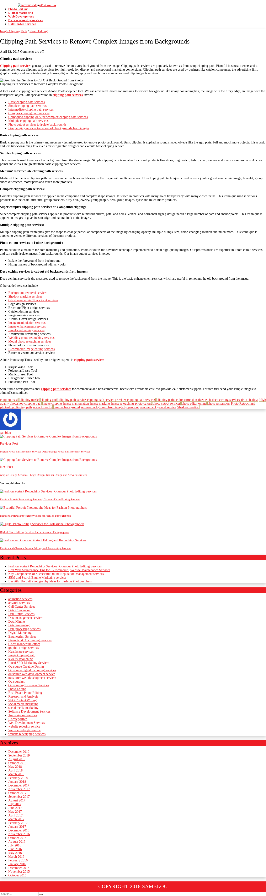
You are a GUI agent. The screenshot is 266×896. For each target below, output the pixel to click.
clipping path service (72, 399)
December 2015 (18, 868)
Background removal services (27, 292)
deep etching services (226, 399)
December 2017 (18, 785)
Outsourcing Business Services (28, 685)
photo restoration (219, 403)
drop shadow (249, 399)
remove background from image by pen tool (110, 407)
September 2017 (19, 796)
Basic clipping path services (26, 102)
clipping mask (9, 399)
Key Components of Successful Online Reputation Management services (56, 574)
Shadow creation (188, 407)
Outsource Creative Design (26, 666)
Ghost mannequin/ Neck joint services (33, 300)
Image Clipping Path (13, 31)
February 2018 (18, 778)
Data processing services (25, 20)
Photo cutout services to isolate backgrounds (37, 124)
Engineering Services (22, 636)
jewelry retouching (20, 659)
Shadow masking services (25, 296)
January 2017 (17, 826)
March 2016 (16, 856)
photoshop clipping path (16, 407)
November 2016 (19, 834)
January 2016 (17, 864)
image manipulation (76, 403)
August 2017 (16, 800)
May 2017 (15, 811)
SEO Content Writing (22, 700)
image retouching (122, 403)
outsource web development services (32, 677)
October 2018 (17, 763)
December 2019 (18, 751)
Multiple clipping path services (28, 120)
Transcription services (22, 715)
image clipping (52, 403)
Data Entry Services (21, 614)
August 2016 (16, 841)
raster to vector (42, 407)
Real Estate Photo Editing (25, 692)
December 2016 (18, 830)
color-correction (186, 399)
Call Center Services (22, 24)
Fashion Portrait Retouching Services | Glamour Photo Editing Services (55, 566)
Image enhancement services (27, 326)
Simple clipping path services (27, 105)
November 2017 (19, 789)
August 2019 (16, 759)
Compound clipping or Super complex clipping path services (48, 117)
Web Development (21, 16)
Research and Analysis (23, 696)
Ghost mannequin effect (24, 644)
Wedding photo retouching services (31, 337)
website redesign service (24, 726)
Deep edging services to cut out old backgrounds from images (48, 128)
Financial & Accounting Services (30, 640)
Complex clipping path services (28, 113)
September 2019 (19, 755)
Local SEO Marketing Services (28, 662)
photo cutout (143, 403)
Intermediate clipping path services (31, 109)
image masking (100, 403)
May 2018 (15, 766)
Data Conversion (19, 610)
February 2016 (18, 860)
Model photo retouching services (29, 341)
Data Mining (16, 621)
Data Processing (19, 625)
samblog (5, 432)
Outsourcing (16, 681)
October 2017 (17, 793)
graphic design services (23, 647)
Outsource (48, 5)
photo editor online (194, 403)
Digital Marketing (20, 12)
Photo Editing (18, 9)
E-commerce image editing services (31, 349)
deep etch (204, 399)
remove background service (158, 407)
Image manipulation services (27, 322)
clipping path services (141, 399)
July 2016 (14, 845)
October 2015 (17, 875)
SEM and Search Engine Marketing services (37, 577)
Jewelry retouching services (26, 330)
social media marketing (23, 704)
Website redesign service (24, 730)
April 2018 (15, 770)
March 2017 (16, 819)
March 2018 (16, 774)
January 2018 (17, 781)
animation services (20, 599)
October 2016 (17, 838)
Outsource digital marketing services (32, 670)
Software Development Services (29, 711)
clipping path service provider (106, 399)
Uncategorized (17, 719)
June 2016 (15, 849)
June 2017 (15, 808)
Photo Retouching (243, 403)
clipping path (49, 399)
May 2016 (15, 853)
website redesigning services (27, 734)
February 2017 (18, 823)
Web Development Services (26, 722)
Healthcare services (21, 651)
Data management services (25, 617)
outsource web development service (31, 674)
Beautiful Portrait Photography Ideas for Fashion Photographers (50, 581)
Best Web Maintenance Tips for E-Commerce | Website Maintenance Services (59, 570)
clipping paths (166, 399)
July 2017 (14, 804)
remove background (67, 407)
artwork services (19, 602)
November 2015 (19, 871)
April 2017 (15, 815)
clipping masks (29, 399)
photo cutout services (166, 403)
